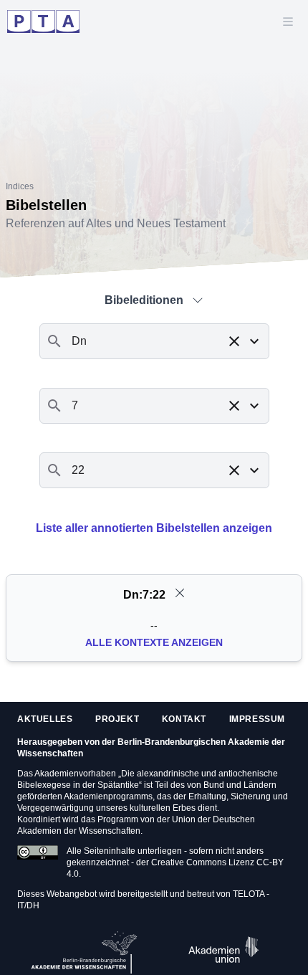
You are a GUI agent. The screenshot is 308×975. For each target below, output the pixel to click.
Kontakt (184, 719)
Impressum (257, 719)
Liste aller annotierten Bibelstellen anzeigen (154, 528)
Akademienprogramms (108, 796)
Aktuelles (44, 719)
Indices (20, 186)
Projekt (117, 719)
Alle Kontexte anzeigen (154, 642)
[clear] (180, 593)
